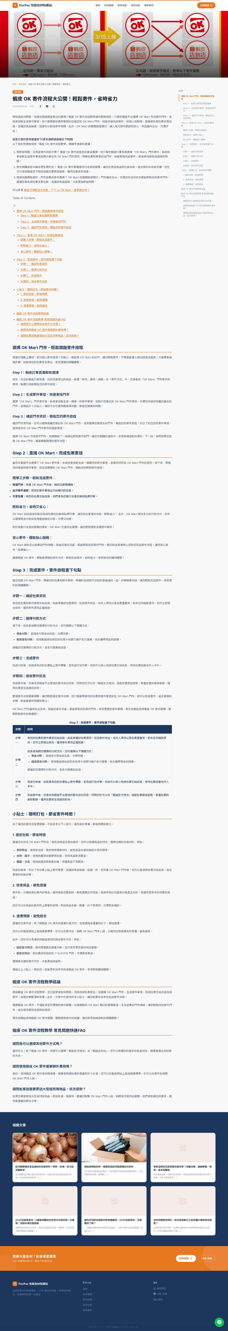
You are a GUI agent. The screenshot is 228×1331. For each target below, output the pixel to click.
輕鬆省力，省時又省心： (35, 245)
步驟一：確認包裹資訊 (34, 264)
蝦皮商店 (161, 1288)
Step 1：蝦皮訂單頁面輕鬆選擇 (39, 215)
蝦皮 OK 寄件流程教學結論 (33, 313)
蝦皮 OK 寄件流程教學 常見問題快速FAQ (41, 319)
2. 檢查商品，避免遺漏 (34, 299)
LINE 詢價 (206, 1258)
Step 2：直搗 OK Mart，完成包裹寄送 (40, 235)
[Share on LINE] (47, 106)
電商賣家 (149, 5)
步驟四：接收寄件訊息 (34, 281)
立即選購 (204, 5)
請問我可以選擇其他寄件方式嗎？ (41, 324)
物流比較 (135, 5)
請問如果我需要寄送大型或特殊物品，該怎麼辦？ (50, 335)
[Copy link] (53, 106)
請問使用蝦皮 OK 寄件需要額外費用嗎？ (45, 329)
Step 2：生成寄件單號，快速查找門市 (43, 221)
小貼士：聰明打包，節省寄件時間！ (38, 289)
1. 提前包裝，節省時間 (34, 294)
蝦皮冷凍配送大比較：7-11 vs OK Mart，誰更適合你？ (57, 190)
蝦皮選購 (184, 1258)
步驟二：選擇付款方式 (34, 269)
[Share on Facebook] (40, 106)
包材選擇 (108, 5)
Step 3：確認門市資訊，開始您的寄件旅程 (46, 227)
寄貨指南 (122, 5)
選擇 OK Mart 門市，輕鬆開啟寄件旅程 (40, 211)
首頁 (97, 5)
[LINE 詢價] (219, 1322)
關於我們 (158, 1299)
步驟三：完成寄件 (31, 275)
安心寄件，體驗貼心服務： (37, 251)
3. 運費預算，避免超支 (34, 305)
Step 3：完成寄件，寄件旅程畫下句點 (39, 259)
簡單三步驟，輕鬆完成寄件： (38, 239)
